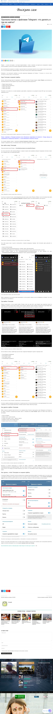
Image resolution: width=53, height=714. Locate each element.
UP (25, 712)
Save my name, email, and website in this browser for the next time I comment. (15, 650)
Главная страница (3, 2)
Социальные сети (7, 15)
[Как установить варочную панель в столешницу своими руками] (16, 617)
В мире (10, 4)
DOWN (28, 712)
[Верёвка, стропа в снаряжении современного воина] (26, 617)
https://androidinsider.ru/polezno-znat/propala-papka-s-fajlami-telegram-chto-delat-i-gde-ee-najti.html (18, 545)
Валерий (3, 24)
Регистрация (16, 2)
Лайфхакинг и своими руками (37, 619)
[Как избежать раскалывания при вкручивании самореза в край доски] (36, 617)
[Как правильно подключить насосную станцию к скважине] (47, 617)
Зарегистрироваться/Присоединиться (24, 0)
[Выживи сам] (26, 9)
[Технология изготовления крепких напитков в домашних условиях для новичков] (5, 617)
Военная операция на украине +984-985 (45, 597)
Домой (2, 15)
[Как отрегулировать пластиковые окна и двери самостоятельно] (21, 676)
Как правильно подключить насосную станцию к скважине (47, 622)
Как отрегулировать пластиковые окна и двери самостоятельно (28, 676)
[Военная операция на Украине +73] (21, 686)
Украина (25, 687)
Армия (38, 4)
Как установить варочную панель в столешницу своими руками (15, 622)
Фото (24, 2)
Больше (46, 4)
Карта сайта (20, 2)
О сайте (8, 2)
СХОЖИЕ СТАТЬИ (21, 611)
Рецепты (2, 619)
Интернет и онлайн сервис (24, 4)
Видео (42, 4)
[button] (50, 4)
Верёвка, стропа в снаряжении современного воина (26, 622)
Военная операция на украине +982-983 (8, 597)
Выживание (33, 4)
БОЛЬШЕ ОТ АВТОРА (31, 611)
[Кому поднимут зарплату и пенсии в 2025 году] (21, 682)
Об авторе (11, 2)
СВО (22, 619)
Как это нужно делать (15, 619)
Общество (15, 4)
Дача (43, 619)
